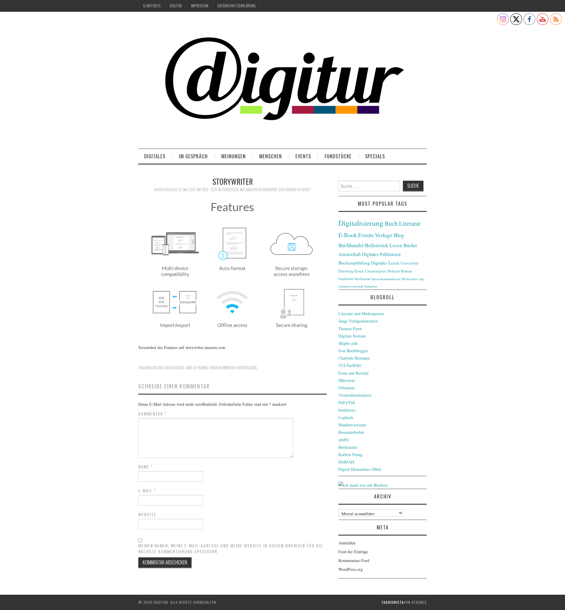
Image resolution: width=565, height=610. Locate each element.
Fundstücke (338, 156)
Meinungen (233, 156)
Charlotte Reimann (354, 358)
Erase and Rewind (353, 373)
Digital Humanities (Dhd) (359, 469)
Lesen (396, 245)
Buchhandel (351, 245)
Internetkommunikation (386, 279)
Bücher (410, 245)
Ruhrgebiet (370, 286)
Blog (399, 235)
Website (147, 514)
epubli (343, 439)
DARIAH (346, 462)
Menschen (270, 156)
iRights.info (348, 343)
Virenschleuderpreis (354, 395)
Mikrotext (346, 380)
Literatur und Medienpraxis (361, 313)
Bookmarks (347, 447)
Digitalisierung (360, 223)
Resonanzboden (351, 432)
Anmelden (346, 543)
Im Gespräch (193, 156)
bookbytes (346, 410)
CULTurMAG (349, 365)
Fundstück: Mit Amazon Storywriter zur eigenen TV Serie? (266, 189)
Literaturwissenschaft (350, 286)
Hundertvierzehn (352, 425)
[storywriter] (232, 268)
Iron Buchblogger (353, 350)
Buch (391, 223)
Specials (375, 156)
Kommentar (152, 414)
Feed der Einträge (353, 551)
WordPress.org (350, 569)
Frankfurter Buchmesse (354, 279)
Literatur (410, 223)
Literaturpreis (375, 271)
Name (145, 467)
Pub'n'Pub (346, 402)
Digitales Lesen (385, 263)
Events (303, 156)
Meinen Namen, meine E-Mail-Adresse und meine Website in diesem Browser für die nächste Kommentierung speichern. (230, 548)
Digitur (176, 6)
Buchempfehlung (354, 263)
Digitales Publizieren (381, 254)
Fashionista (393, 602)
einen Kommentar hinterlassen (233, 367)
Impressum (199, 6)
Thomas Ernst (350, 328)
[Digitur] (282, 82)
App (421, 279)
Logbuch (345, 417)
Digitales (154, 156)
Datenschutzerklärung (236, 6)
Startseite (152, 6)
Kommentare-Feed (353, 560)
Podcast (394, 271)
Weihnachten (410, 279)
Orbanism (346, 387)
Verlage (384, 235)
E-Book (347, 235)
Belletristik (376, 245)
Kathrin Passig (350, 454)
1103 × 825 (209, 189)
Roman (406, 271)
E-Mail (147, 490)
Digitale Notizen (352, 336)
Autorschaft (349, 254)
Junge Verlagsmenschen (358, 321)
